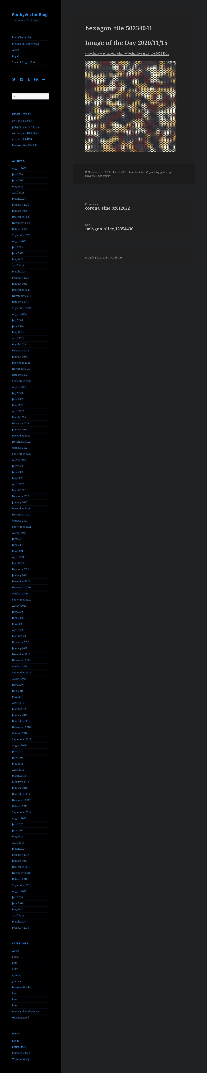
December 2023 (21, 362)
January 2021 (19, 575)
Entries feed (19, 1047)
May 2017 (17, 836)
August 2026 (19, 168)
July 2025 (17, 247)
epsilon (16, 975)
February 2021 (20, 569)
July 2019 (17, 684)
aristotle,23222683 (22, 121)
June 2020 (17, 617)
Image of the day (22, 987)
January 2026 (19, 210)
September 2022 (21, 453)
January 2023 (19, 429)
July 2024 (17, 320)
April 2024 (18, 338)
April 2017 (18, 842)
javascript (166, 172)
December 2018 (21, 721)
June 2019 (17, 690)
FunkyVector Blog (30, 14)
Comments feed (21, 1053)
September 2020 (21, 599)
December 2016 (21, 867)
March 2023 (19, 417)
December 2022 (21, 435)
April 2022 (18, 484)
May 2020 (17, 624)
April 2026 (18, 192)
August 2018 (19, 745)
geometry (154, 172)
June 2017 (17, 830)
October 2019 (20, 666)
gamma (16, 981)
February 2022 (20, 496)
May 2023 (17, 405)
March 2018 (19, 775)
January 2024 (19, 356)
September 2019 (21, 672)
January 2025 (19, 283)
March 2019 (19, 709)
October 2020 (20, 593)
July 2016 (17, 897)
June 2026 (17, 180)
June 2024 (17, 326)
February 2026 (20, 204)
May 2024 (17, 332)
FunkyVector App (22, 37)
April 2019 (18, 703)
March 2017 (19, 848)
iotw (14, 1005)
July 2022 (17, 466)
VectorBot (120, 172)
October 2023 (20, 374)
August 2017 (19, 818)
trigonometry (102, 175)
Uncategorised (20, 1017)
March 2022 (19, 490)
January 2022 (19, 502)
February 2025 (20, 277)
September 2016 (21, 885)
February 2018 (20, 782)
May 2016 (17, 909)
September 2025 (21, 235)
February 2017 (20, 854)
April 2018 (18, 769)
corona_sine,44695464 (24, 133)
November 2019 (21, 660)
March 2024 (19, 344)
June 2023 (17, 399)
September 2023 (21, 381)
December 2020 (21, 581)
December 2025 (21, 217)
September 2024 (21, 308)
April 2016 (18, 915)
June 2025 (17, 253)
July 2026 (17, 174)
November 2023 (21, 368)
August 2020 (19, 605)
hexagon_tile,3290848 (24, 145)
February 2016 (20, 927)
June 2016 (17, 903)
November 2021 (21, 514)
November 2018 (21, 727)
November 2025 (21, 223)
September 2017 (21, 812)
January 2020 (19, 648)
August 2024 (19, 314)
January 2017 (19, 861)
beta (14, 963)
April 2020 (18, 630)
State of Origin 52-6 (23, 62)
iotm (14, 999)
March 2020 (19, 636)
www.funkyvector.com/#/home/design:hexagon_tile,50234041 (127, 53)
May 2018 (17, 763)
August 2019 (19, 678)
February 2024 (20, 350)
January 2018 (19, 788)
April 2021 (18, 557)
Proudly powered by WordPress (103, 257)
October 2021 (20, 520)
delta (15, 969)
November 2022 (21, 441)
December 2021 (21, 508)
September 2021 (21, 526)
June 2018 (17, 757)
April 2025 (18, 265)
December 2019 (21, 654)
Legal (15, 56)
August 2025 (19, 241)
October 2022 (20, 447)
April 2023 (18, 411)
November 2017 (21, 800)
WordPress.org (21, 1059)
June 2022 (17, 472)
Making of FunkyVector (25, 43)
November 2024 (21, 296)
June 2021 (17, 545)
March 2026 (19, 198)
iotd (14, 993)
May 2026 (17, 186)
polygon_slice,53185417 (25, 127)
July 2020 (17, 611)
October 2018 (20, 733)
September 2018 (21, 739)
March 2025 (19, 271)
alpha (15, 956)
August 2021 (19, 532)
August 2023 (19, 387)
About (15, 49)
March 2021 (19, 563)
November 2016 (21, 873)
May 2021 (17, 551)
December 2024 (21, 289)
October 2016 (20, 879)
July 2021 (17, 539)
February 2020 (20, 642)
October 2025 (20, 229)
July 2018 (17, 751)
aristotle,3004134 (22, 139)
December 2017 (21, 794)
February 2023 (20, 423)
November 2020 (21, 587)
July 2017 (17, 824)
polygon (89, 175)
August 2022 (19, 460)
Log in (15, 1040)
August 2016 (19, 891)
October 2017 (20, 806)
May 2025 (17, 259)
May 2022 (17, 478)
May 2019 (17, 696)
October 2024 (20, 302)
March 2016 (19, 921)
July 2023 (17, 393)
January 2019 (19, 715)
